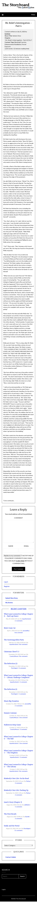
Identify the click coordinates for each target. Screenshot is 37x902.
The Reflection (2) (10, 663)
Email (26, 546)
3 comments (18, 706)
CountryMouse (14, 656)
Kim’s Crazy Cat (9, 628)
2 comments (18, 621)
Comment (18, 518)
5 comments (22, 694)
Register (7, 586)
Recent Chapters (18, 609)
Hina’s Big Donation (11, 701)
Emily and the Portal (11, 826)
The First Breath (10, 814)
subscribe (20, 561)
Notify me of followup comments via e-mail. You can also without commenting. (19, 559)
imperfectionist (26, 619)
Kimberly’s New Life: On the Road (16, 778)
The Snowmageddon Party (14, 640)
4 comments (22, 668)
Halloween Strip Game (12, 725)
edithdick (27, 805)
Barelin (27, 816)
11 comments (18, 830)
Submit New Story (11, 598)
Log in (6, 582)
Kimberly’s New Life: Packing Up (16, 790)
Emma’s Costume (10, 713)
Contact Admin (10, 857)
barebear (7, 34)
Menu (33, 15)
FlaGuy (28, 781)
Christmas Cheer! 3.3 (11, 652)
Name (10, 546)
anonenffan (26, 630)
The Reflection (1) (10, 689)
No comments (23, 644)
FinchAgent (14, 668)
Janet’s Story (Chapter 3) (13, 802)
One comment (18, 632)
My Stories (9, 602)
